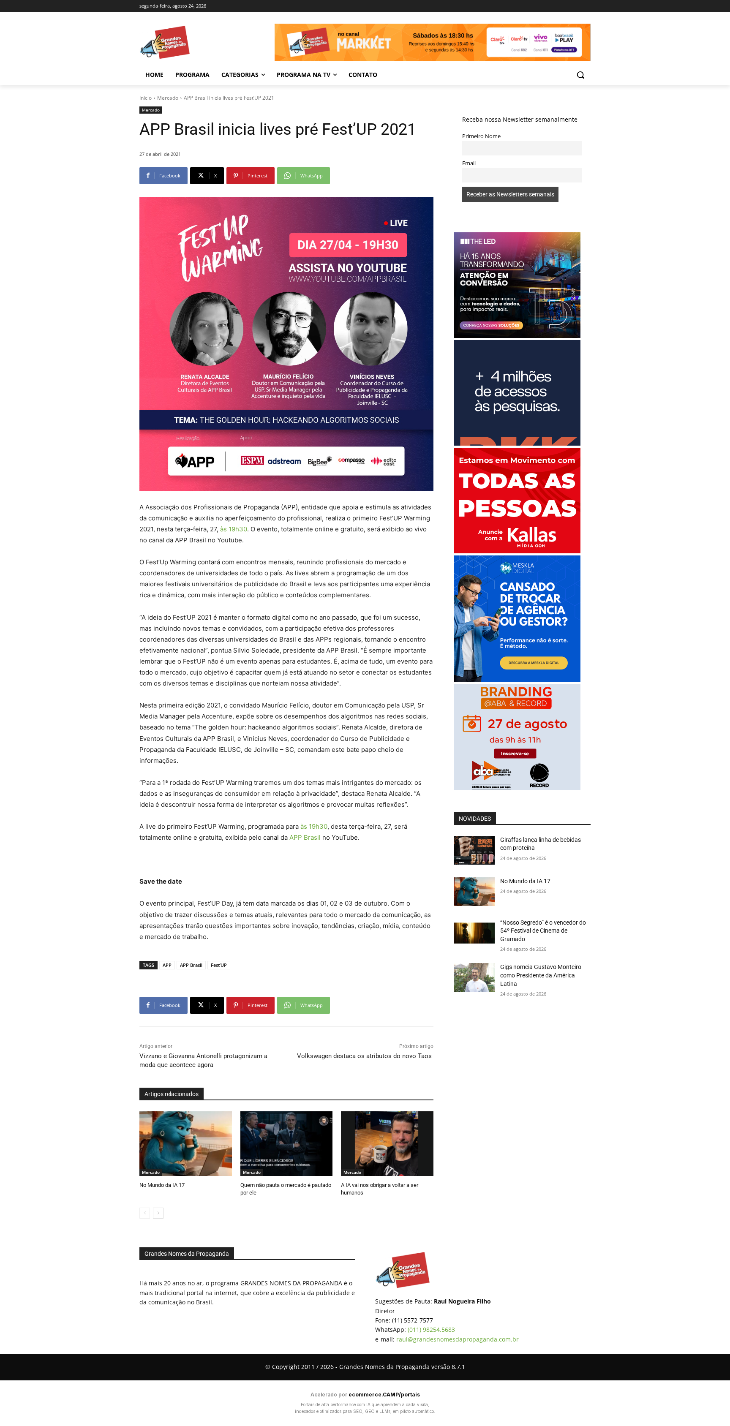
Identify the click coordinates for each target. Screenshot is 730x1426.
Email (469, 163)
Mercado (167, 97)
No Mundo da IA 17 (162, 1185)
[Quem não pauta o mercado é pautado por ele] (286, 1143)
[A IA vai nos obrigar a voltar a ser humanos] (387, 1143)
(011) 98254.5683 (431, 1329)
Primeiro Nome (481, 136)
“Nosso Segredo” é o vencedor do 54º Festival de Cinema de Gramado (543, 930)
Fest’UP (219, 965)
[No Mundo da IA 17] (185, 1143)
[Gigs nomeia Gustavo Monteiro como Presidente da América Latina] (474, 977)
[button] (580, 75)
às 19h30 (233, 529)
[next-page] (158, 1213)
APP (167, 965)
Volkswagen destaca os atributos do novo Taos (365, 1056)
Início (145, 97)
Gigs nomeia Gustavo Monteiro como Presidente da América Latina (540, 975)
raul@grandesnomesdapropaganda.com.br (457, 1339)
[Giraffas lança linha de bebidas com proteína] (474, 850)
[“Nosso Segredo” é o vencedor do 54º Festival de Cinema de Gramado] (474, 933)
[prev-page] (144, 1213)
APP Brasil (305, 837)
